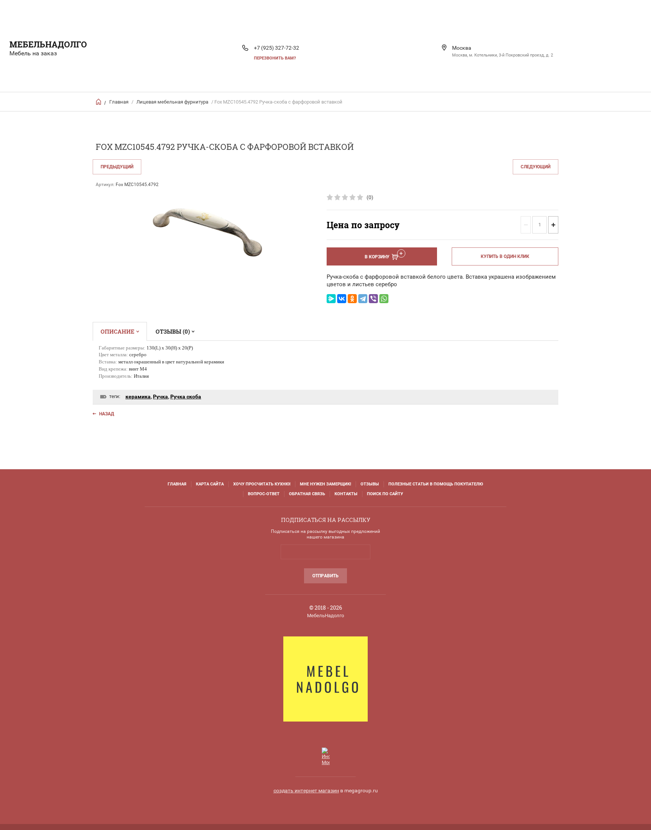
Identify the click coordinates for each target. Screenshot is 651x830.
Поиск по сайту (385, 493)
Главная (118, 102)
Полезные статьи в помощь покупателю (435, 484)
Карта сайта (210, 484)
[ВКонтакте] (341, 298)
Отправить (325, 575)
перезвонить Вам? (275, 58)
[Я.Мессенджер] (331, 298)
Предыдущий (117, 166)
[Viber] (373, 298)
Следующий (535, 166)
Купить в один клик (505, 256)
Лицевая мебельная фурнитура (172, 102)
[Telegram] (362, 298)
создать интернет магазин (306, 790)
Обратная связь (307, 493)
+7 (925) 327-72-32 (276, 48)
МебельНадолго (48, 44)
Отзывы (370, 484)
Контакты (346, 493)
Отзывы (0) (173, 331)
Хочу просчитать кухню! (261, 484)
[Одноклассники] (352, 298)
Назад (106, 414)
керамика (138, 397)
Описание (117, 331)
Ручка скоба (185, 397)
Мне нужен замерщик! (325, 484)
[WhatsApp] (383, 298)
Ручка (160, 397)
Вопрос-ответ (264, 493)
